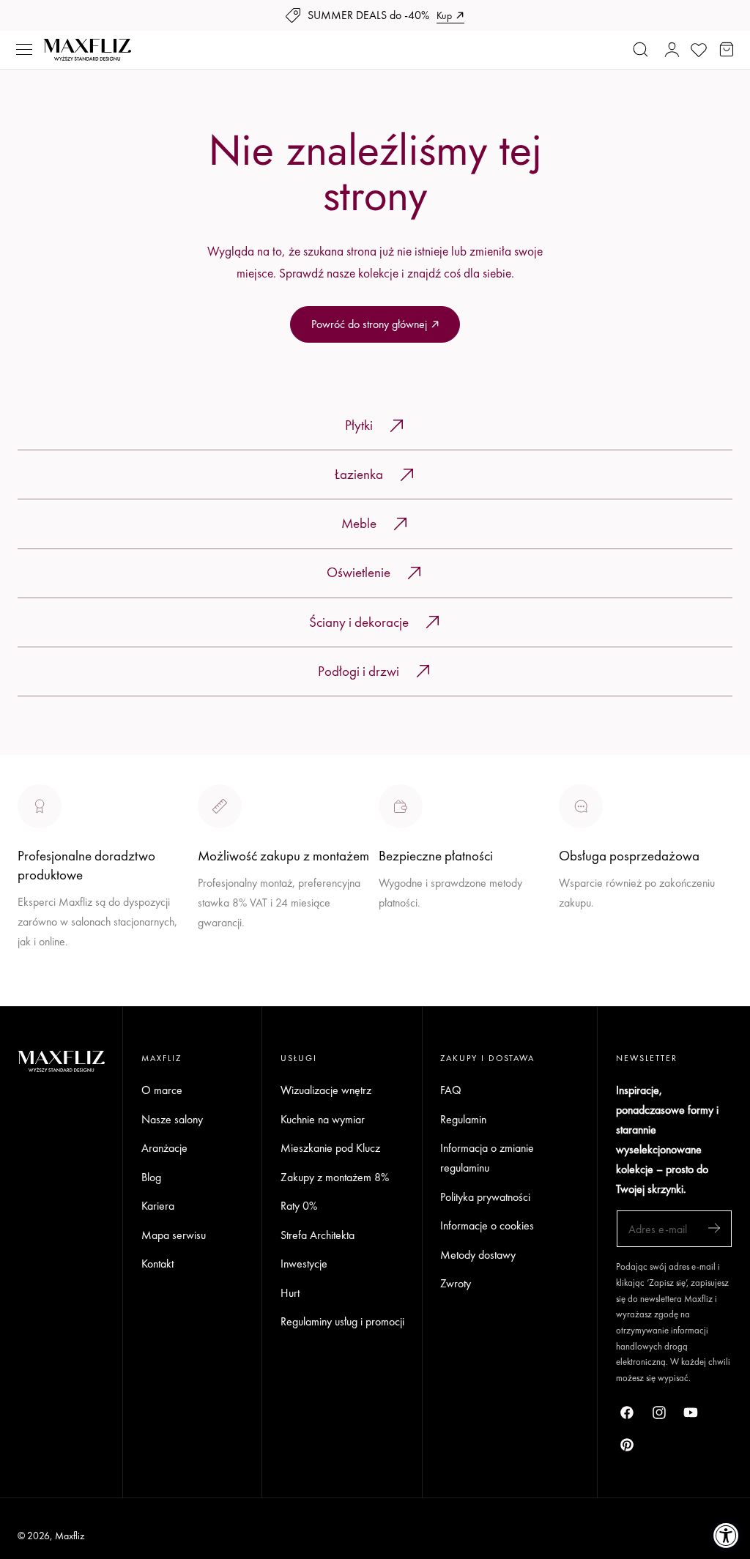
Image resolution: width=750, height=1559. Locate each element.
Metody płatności (597, 956)
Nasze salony (409, 937)
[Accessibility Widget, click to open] (726, 1535)
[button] (24, 50)
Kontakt (157, 1263)
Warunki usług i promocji (253, 956)
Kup (444, 15)
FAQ (450, 1090)
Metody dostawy (478, 1254)
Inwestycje (304, 1263)
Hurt (290, 1292)
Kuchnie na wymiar (323, 1118)
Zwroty (455, 1283)
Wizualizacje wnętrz (326, 1090)
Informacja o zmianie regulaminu (487, 1157)
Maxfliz (69, 1535)
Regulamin (463, 1118)
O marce (38, 995)
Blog (151, 1176)
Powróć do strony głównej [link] (369, 324)
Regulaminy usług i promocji (342, 1321)
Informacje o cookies (487, 1225)
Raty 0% (299, 1205)
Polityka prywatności (485, 1196)
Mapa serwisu (173, 1234)
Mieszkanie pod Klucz (330, 1148)
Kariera (157, 1205)
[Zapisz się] (714, 1228)
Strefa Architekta (317, 1234)
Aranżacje (164, 1148)
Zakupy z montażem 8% (335, 1176)
